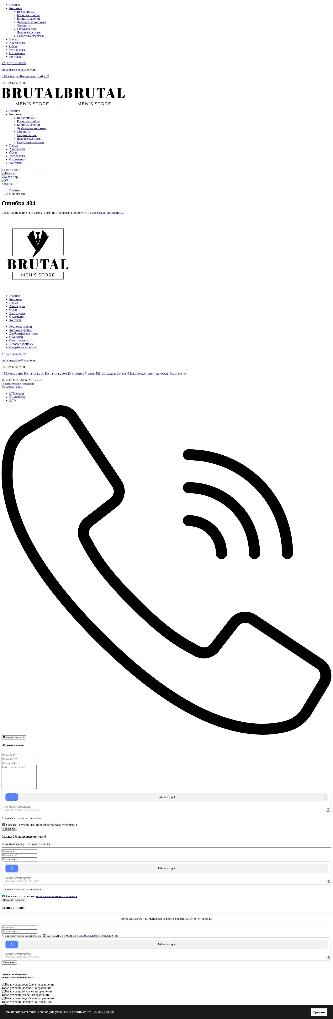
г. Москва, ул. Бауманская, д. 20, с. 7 (25, 76)
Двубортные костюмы (31, 22)
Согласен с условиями (41, 824)
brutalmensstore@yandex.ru (19, 69)
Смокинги (24, 25)
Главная (14, 4)
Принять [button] (319, 1012)
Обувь (13, 46)
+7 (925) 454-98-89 (14, 63)
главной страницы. (111, 212)
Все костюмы (25, 11)
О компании (17, 53)
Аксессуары (17, 42)
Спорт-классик (27, 29)
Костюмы (15, 8)
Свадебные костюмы (30, 36)
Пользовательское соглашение (18, 383)
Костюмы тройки (28, 15)
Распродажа (17, 49)
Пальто (13, 39)
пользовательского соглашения (56, 824)
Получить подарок (13, 737)
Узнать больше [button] (104, 1012)
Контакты (15, 56)
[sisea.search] (39, 170)
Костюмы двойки (28, 18)
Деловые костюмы (29, 32)
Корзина (7, 183)
